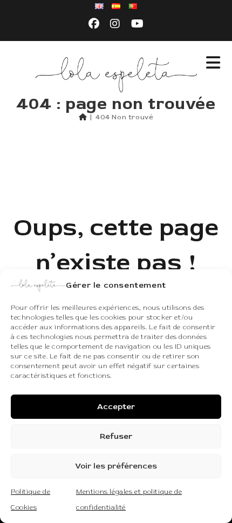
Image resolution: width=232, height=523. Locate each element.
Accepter (116, 407)
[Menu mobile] (213, 63)
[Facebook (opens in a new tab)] (94, 24)
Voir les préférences (116, 466)
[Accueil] (83, 117)
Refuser (116, 436)
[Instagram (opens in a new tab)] (115, 24)
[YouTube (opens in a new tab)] (137, 24)
